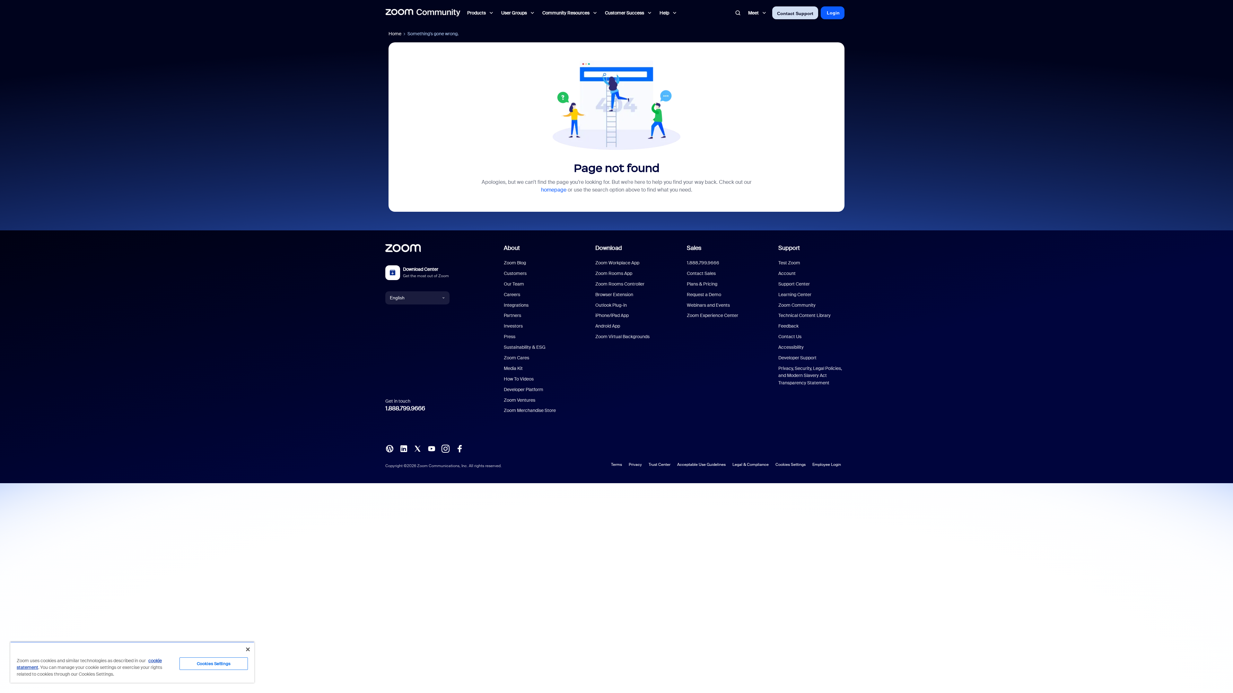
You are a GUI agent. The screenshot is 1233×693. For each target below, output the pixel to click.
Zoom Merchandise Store (530, 410)
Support (789, 248)
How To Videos (519, 379)
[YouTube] (431, 448)
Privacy (635, 464)
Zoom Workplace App (617, 263)
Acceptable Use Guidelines (701, 464)
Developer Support (797, 358)
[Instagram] (445, 448)
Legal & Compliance (750, 464)
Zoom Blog (515, 263)
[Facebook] (459, 448)
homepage (553, 189)
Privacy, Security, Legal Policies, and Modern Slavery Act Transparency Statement (810, 375)
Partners (512, 315)
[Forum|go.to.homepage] (422, 13)
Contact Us (789, 336)
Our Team (514, 284)
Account (787, 273)
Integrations (516, 305)
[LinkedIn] (403, 448)
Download (608, 248)
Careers (512, 294)
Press (509, 336)
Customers (515, 273)
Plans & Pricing (702, 284)
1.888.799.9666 (405, 408)
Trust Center (659, 464)
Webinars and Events (708, 305)
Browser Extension (614, 294)
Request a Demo (704, 294)
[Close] (248, 649)
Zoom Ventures (519, 400)
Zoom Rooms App (613, 273)
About (512, 248)
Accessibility (791, 347)
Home (395, 34)
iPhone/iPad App (612, 315)
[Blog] (389, 448)
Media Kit (513, 368)
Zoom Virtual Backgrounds (622, 336)
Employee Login (826, 464)
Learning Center (794, 294)
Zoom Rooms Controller (619, 284)
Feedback (788, 326)
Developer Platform (523, 389)
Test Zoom (789, 263)
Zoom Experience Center (712, 315)
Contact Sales (701, 273)
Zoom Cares (516, 358)
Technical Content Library (804, 315)
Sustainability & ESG (525, 347)
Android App (607, 326)
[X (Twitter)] (417, 448)
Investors (513, 326)
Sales (694, 248)
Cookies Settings (790, 464)
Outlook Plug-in (611, 305)
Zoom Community (797, 305)
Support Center (794, 284)
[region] (132, 662)
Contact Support (795, 13)
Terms (616, 464)
